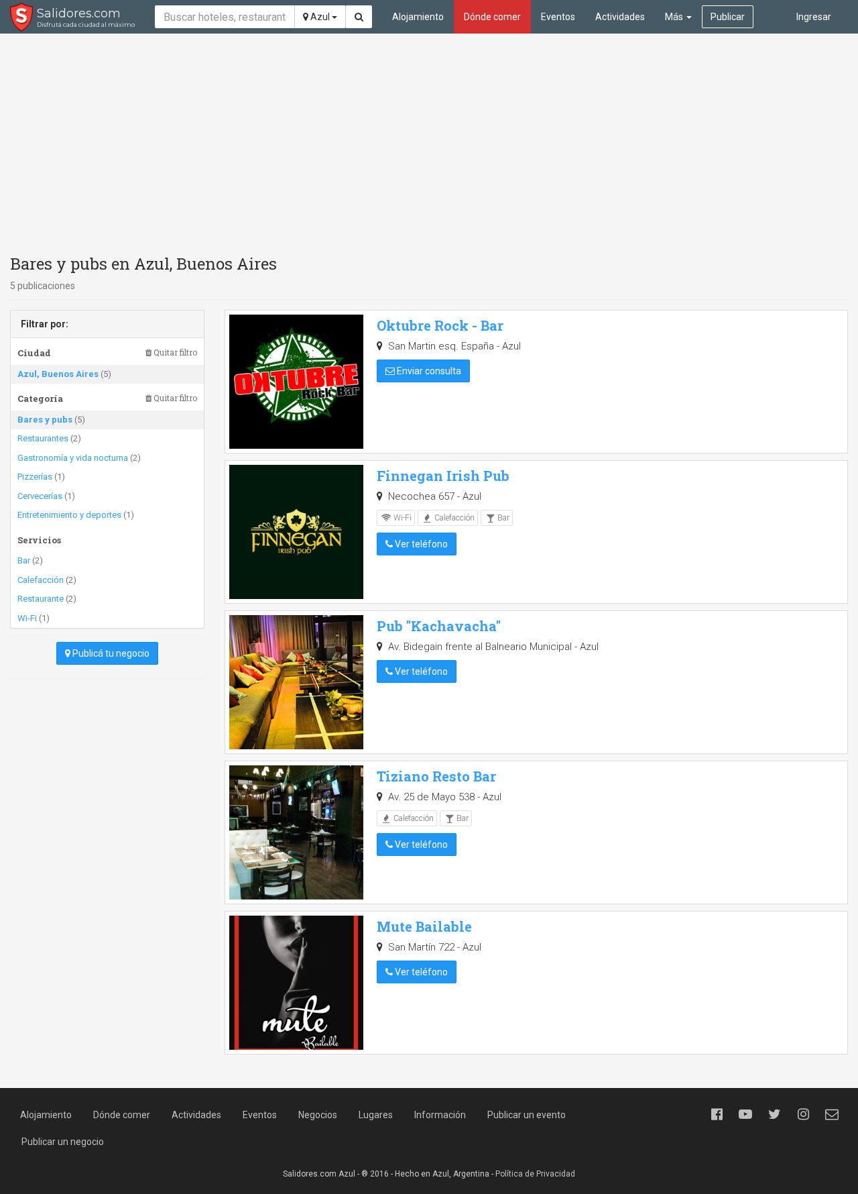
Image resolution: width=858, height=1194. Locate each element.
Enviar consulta (428, 371)
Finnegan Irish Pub (443, 475)
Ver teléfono (420, 544)
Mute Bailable (424, 926)
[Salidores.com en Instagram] (803, 1114)
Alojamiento (418, 16)
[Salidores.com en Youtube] (745, 1114)
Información (440, 1114)
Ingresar (813, 16)
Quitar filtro (174, 352)
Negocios (317, 1114)
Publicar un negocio (62, 1141)
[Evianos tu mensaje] (832, 1114)
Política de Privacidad (535, 1174)
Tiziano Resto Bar (436, 776)
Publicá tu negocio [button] (109, 653)
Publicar (728, 16)
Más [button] (675, 16)
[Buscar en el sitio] (359, 16)
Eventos (558, 16)
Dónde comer (492, 16)
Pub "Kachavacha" (439, 626)
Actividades (620, 16)
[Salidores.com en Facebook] (716, 1114)
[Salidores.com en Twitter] (774, 1114)
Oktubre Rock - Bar (440, 325)
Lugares (376, 1114)
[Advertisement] (429, 141)
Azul (320, 16)
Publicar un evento (526, 1114)
